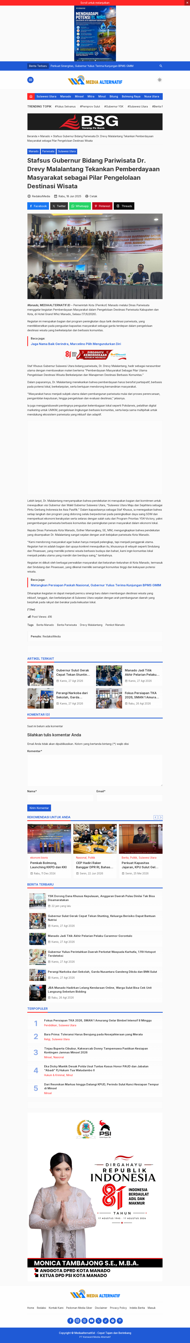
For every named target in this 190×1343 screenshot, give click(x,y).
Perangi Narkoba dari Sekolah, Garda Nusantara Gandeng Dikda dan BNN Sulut (102, 971)
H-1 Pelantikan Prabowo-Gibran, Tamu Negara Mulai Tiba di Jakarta (140, 867)
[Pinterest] (120, 1321)
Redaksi (41, 1307)
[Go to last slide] (156, 817)
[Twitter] (99, 1321)
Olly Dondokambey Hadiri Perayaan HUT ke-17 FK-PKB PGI (49, 867)
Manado (65, 96)
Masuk (151, 1307)
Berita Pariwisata (67, 624)
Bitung (114, 96)
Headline (35, 858)
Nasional (47, 858)
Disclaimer (101, 1307)
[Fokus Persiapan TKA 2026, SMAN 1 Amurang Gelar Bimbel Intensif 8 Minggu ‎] (109, 698)
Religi (57, 858)
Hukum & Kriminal (54, 1075)
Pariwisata (48, 151)
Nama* (32, 791)
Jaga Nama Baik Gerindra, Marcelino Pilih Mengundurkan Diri (76, 344)
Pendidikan (50, 1025)
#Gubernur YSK (113, 106)
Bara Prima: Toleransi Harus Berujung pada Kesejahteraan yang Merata (93, 1034)
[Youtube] (92, 1321)
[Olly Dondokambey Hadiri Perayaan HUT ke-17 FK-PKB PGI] (49, 839)
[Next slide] (161, 817)
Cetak (93, 196)
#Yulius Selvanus (65, 106)
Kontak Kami (56, 1307)
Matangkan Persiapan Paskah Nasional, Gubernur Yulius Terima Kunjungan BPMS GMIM (96, 585)
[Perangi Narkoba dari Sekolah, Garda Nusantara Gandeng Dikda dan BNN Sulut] (40, 698)
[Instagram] (77, 1321)
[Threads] (84, 1321)
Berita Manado (45, 624)
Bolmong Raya (131, 96)
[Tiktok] (106, 1321)
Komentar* (34, 751)
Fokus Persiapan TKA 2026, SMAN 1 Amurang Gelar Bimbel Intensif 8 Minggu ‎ (98, 1020)
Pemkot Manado (115, 624)
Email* (100, 791)
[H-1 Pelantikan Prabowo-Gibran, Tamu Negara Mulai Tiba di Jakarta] (141, 839)
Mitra (91, 96)
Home (30, 1307)
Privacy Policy (118, 1307)
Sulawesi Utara (46, 96)
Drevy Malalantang (91, 624)
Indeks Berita (137, 1307)
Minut (102, 96)
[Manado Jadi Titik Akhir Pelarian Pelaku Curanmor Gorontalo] (109, 675)
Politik (91, 858)
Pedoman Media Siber (79, 1307)
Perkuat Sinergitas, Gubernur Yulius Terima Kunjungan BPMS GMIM (92, 65)
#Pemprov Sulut (90, 106)
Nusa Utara (151, 96)
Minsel (79, 96)
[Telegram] (113, 1321)
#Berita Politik (160, 106)
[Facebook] (70, 1321)
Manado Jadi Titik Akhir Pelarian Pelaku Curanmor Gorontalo (140, 674)
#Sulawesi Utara (138, 106)
